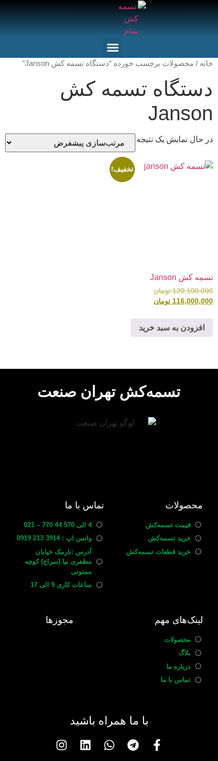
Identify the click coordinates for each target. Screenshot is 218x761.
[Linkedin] (85, 745)
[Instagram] (61, 745)
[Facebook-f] (157, 745)
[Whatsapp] (109, 745)
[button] (112, 47)
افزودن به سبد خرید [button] (172, 327)
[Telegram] (133, 745)
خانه (206, 63)
